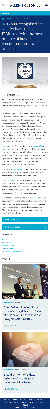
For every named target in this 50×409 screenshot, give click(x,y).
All (3, 239)
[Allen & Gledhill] (25, 5)
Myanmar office (13, 170)
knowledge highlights (12, 251)
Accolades (18, 399)
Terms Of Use (40, 399)
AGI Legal (37, 198)
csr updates (7, 248)
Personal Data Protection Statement (21, 402)
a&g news (6, 242)
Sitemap (25, 405)
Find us (42, 402)
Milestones (29, 399)
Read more (11, 325)
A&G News (24, 19)
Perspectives (12, 19)
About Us (8, 399)
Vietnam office (13, 181)
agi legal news (9, 245)
